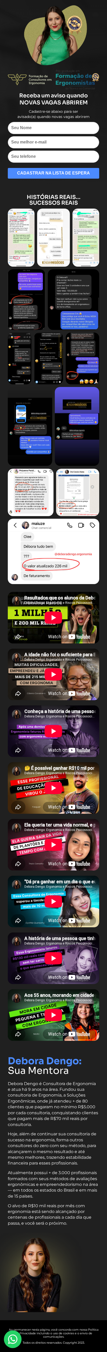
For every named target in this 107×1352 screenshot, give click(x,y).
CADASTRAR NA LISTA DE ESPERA (53, 173)
